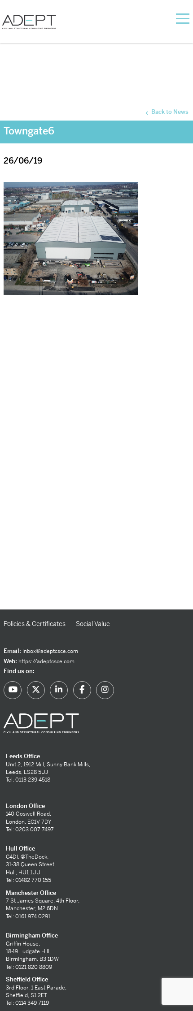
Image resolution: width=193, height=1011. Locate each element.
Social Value (93, 624)
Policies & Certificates (35, 624)
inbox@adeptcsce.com (50, 651)
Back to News (169, 112)
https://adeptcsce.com (46, 661)
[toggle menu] (171, 18)
